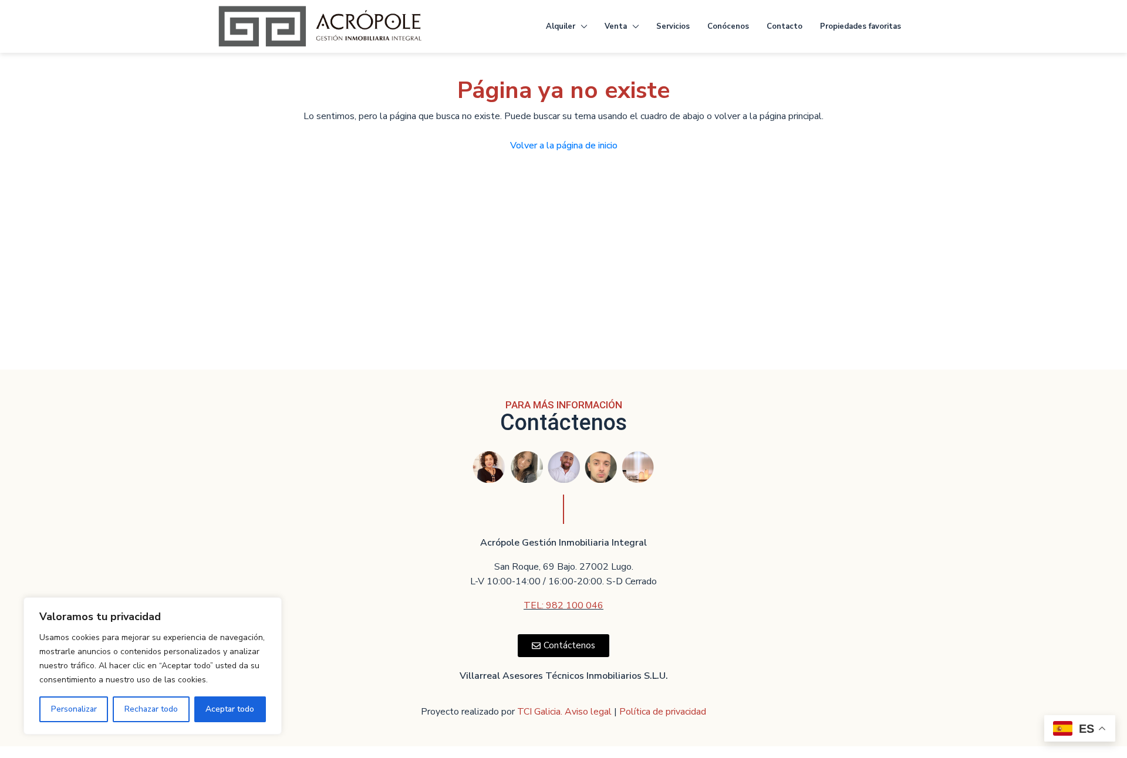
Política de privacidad (662, 711)
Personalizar (74, 709)
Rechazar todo (151, 709)
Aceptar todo (229, 709)
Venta (616, 26)
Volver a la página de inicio (564, 145)
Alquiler (560, 26)
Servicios (673, 26)
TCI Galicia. (539, 711)
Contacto (784, 26)
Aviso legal (589, 711)
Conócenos (728, 26)
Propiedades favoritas (860, 26)
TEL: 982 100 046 (563, 605)
